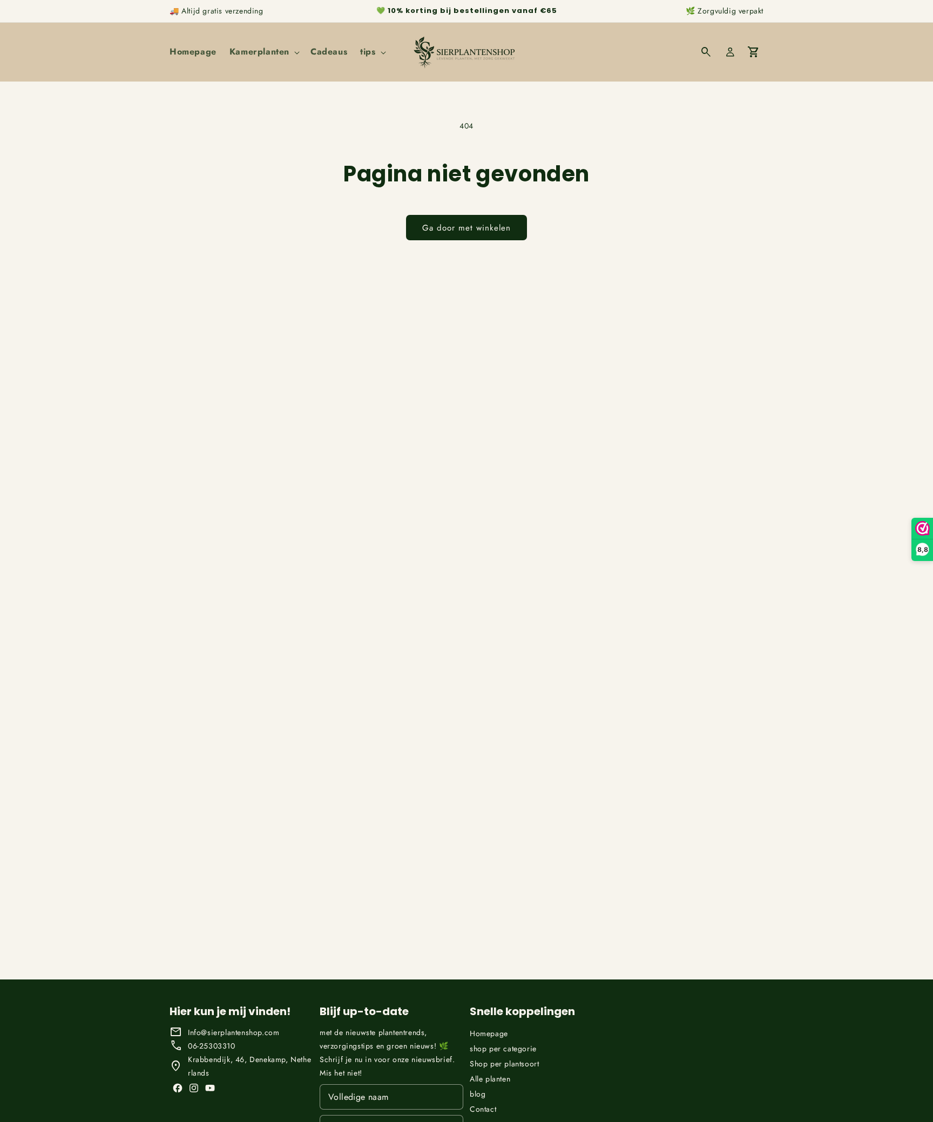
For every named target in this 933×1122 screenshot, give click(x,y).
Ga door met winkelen (466, 228)
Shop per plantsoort (504, 1063)
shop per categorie (503, 1048)
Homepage (489, 1033)
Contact (483, 1109)
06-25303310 (211, 1045)
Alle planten (490, 1078)
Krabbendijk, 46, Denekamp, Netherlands (249, 1066)
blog (477, 1094)
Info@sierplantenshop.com (233, 1032)
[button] (263, 52)
